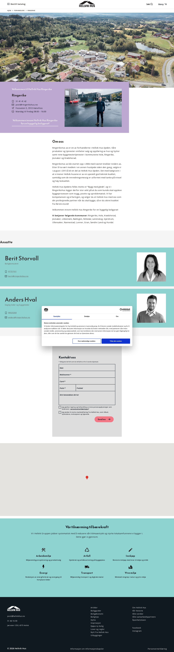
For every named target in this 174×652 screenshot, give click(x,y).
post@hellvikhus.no (16, 616)
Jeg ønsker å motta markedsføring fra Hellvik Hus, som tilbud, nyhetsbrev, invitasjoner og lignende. (85, 413)
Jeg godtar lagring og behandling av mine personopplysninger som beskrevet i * (87, 408)
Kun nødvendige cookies (86, 341)
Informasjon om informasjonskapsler (87, 649)
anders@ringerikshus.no (19, 317)
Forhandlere (19, 10)
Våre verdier (137, 614)
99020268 (12, 312)
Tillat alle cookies (116, 341)
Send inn (102, 419)
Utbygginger (96, 635)
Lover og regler (98, 629)
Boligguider (96, 610)
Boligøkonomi (97, 614)
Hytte (93, 620)
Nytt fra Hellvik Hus (99, 632)
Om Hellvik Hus (139, 607)
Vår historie (137, 610)
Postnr (63, 388)
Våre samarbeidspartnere (144, 617)
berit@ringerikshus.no (18, 276)
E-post (62, 381)
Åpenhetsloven (139, 620)
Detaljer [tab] (87, 316)
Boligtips (95, 617)
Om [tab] (117, 316)
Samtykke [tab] (56, 316)
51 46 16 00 (12, 621)
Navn (61, 368)
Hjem (9, 10)
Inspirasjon (96, 623)
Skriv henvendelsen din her (69, 395)
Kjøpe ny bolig (97, 626)
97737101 (12, 271)
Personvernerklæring (157, 649)
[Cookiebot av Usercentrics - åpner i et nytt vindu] (121, 309)
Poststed (80, 388)
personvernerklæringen (79, 409)
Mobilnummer (65, 375)
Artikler (94, 607)
